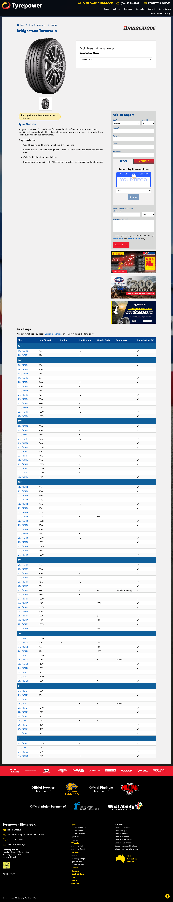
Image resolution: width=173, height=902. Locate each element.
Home (21, 25)
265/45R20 (23, 668)
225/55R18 (23, 512)
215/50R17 (23, 439)
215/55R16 (23, 399)
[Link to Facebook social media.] (167, 896)
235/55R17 (23, 473)
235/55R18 (23, 542)
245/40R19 (23, 594)
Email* (115, 144)
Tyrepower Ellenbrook (97, 3)
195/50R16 (23, 369)
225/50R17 (23, 460)
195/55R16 (23, 373)
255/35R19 (23, 611)
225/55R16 (23, 407)
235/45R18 (23, 529)
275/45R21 (23, 716)
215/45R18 (23, 491)
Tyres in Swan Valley (123, 840)
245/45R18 (23, 555)
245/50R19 (23, 607)
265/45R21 (23, 708)
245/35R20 (23, 643)
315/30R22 (23, 756)
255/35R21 (23, 695)
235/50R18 (23, 538)
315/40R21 (23, 733)
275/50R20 (23, 676)
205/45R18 (23, 487)
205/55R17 (23, 430)
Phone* (116, 136)
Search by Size (77, 830)
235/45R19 (23, 590)
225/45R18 (23, 504)
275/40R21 (23, 712)
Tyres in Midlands (122, 836)
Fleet (153, 13)
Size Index (119, 824)
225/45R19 (23, 573)
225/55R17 (23, 464)
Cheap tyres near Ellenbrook (126, 849)
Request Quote (121, 245)
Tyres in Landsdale (122, 833)
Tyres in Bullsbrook (122, 827)
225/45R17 (23, 456)
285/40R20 (23, 681)
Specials (140, 9)
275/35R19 (23, 624)
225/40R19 (23, 569)
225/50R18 (23, 508)
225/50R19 (23, 577)
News (159, 13)
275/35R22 (23, 747)
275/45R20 (23, 672)
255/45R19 (23, 616)
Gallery (167, 13)
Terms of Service (133, 238)
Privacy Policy (118, 238)
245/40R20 (23, 651)
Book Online (165, 9)
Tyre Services (76, 861)
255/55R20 (23, 664)
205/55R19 (23, 565)
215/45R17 (23, 434)
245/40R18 (23, 550)
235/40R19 (23, 582)
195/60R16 (23, 378)
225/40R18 (23, 500)
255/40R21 (23, 699)
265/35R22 (23, 743)
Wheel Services (77, 864)
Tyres (106, 9)
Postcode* (117, 151)
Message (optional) (120, 219)
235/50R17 (23, 468)
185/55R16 (23, 365)
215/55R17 (23, 443)
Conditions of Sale (31, 898)
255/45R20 (23, 660)
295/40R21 (23, 729)
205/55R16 (23, 382)
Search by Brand (78, 833)
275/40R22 (23, 752)
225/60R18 (23, 521)
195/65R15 (23, 351)
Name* (116, 128)
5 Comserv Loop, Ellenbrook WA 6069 (25, 834)
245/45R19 (23, 599)
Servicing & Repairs (79, 858)
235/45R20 (23, 638)
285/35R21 (23, 720)
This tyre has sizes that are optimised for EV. (39, 116)
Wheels (116, 9)
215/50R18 (23, 495)
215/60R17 (23, 447)
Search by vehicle (53, 333)
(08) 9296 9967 (130, 3)
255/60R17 (23, 477)
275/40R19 (23, 628)
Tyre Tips (74, 840)
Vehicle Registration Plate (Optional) (123, 209)
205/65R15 (23, 355)
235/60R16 (23, 416)
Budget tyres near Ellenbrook (126, 846)
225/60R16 (23, 412)
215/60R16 (23, 403)
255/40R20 (23, 655)
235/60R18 (23, 546)
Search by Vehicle (78, 827)
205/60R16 (23, 386)
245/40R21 (23, 691)
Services (128, 9)
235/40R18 (23, 525)
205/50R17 (23, 426)
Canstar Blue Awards (123, 843)
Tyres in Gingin (121, 830)
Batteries (74, 855)
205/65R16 (23, 390)
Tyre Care (75, 837)
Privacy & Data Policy (17, 898)
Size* (115, 120)
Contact (151, 9)
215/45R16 (23, 395)
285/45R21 (23, 725)
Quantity (145, 120)
